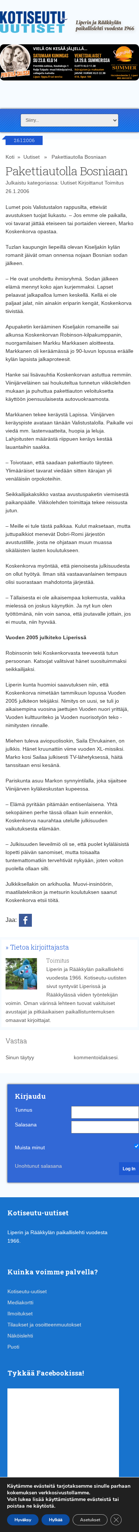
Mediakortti (20, 1302)
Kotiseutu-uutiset (27, 1291)
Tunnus (23, 1110)
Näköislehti (20, 1336)
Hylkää (55, 1520)
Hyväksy (22, 1520)
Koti (10, 157)
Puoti (13, 1347)
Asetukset (90, 1520)
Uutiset (31, 157)
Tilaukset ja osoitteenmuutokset (44, 1325)
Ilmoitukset (20, 1313)
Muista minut (30, 1147)
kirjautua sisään (54, 1057)
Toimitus (114, 183)
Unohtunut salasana (38, 1166)
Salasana (26, 1125)
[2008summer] (69, 82)
